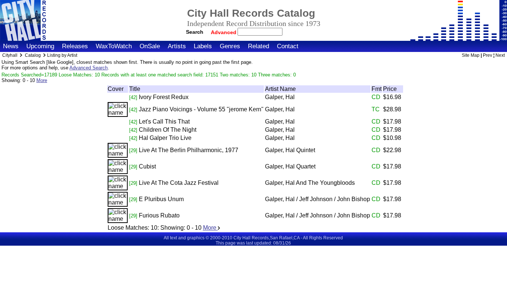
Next (500, 55)
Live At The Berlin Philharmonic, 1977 (188, 150)
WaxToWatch (114, 46)
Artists (177, 46)
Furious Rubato (159, 215)
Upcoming (40, 46)
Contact (287, 46)
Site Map (471, 55)
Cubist (147, 166)
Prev (487, 55)
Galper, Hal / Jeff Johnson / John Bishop (317, 199)
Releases (75, 46)
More (41, 80)
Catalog (33, 55)
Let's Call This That (164, 121)
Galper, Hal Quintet (290, 150)
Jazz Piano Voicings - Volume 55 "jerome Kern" (201, 109)
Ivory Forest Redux (164, 97)
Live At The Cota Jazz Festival (179, 183)
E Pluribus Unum (161, 199)
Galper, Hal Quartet (290, 166)
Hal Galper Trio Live (165, 138)
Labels (203, 46)
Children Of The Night (167, 130)
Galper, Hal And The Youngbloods (310, 183)
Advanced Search (88, 68)
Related (258, 46)
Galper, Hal (280, 97)
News (11, 46)
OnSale (150, 46)
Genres (230, 46)
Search (194, 32)
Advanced (224, 32)
